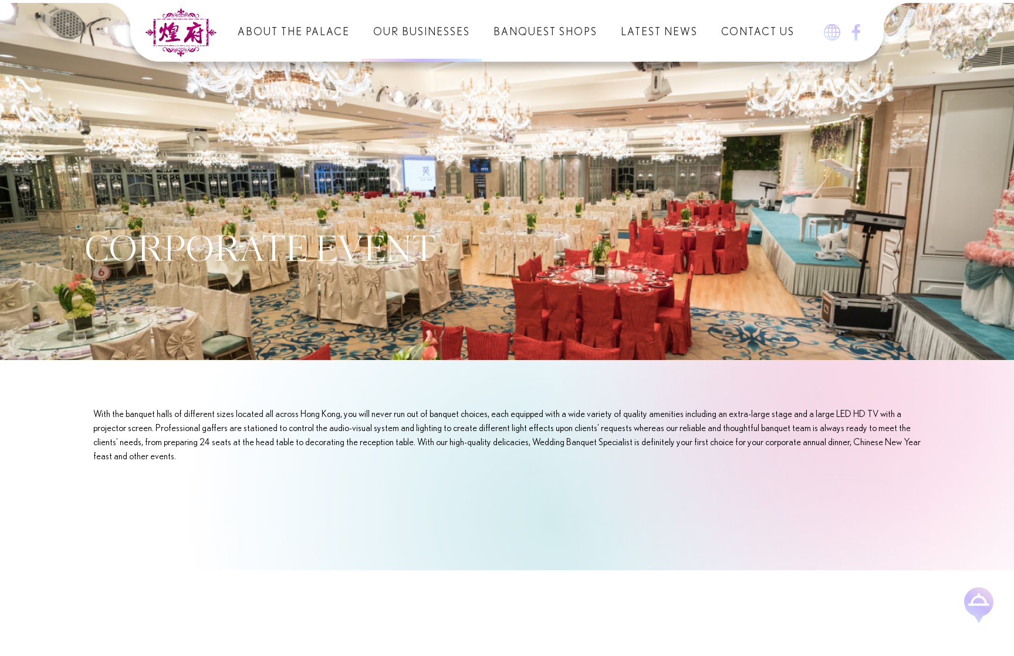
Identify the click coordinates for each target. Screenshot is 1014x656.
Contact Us (758, 32)
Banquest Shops (545, 32)
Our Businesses (421, 32)
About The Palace (294, 32)
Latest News (659, 32)
